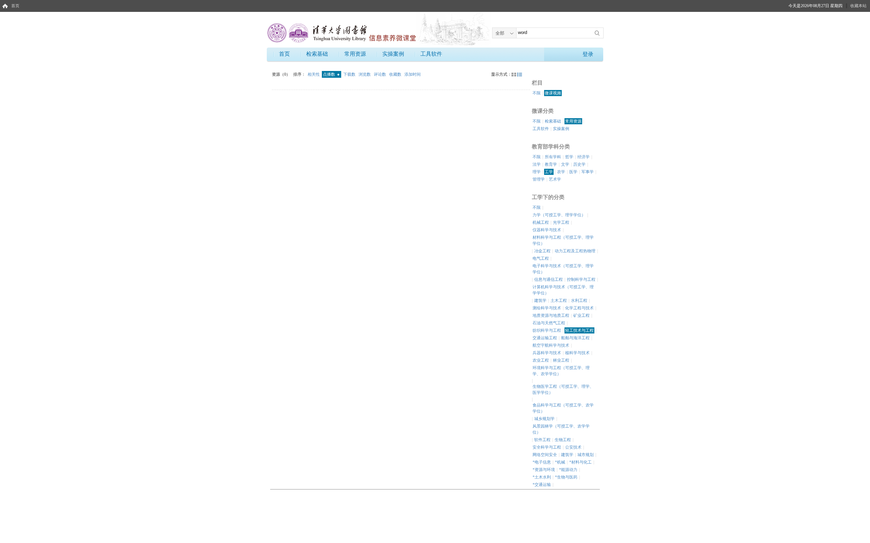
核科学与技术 (577, 352)
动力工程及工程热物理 (575, 251)
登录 (587, 54)
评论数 (380, 74)
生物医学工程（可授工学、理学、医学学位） (563, 389)
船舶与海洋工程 (575, 338)
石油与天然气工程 (549, 323)
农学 (561, 171)
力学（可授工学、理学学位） (559, 215)
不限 (537, 93)
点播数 (329, 74)
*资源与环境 (544, 469)
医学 (573, 171)
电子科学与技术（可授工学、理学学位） (563, 269)
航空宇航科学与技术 (551, 345)
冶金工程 (542, 251)
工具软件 (431, 54)
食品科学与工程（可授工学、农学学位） (563, 408)
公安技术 (573, 447)
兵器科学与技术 (547, 352)
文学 (565, 164)
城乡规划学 (544, 418)
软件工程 (542, 439)
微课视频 (553, 93)
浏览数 (365, 74)
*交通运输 (542, 484)
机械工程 (541, 222)
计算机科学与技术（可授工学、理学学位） (563, 290)
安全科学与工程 (547, 447)
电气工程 (541, 258)
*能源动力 (568, 469)
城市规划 (585, 454)
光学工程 (561, 222)
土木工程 (559, 300)
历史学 (579, 164)
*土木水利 (542, 477)
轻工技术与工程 (579, 330)
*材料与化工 (580, 462)
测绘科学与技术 (547, 308)
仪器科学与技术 (547, 230)
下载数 (349, 74)
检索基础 (317, 54)
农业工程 (541, 360)
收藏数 (395, 74)
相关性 (314, 74)
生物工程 (563, 439)
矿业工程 (581, 315)
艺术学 (555, 179)
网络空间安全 (545, 454)
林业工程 (561, 360)
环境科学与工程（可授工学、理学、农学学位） (561, 370)
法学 (537, 164)
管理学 (539, 179)
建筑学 (540, 300)
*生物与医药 (566, 477)
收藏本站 (858, 5)
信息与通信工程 (548, 279)
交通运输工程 (545, 338)
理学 (537, 171)
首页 (15, 5)
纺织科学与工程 (547, 330)
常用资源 (355, 54)
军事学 (587, 171)
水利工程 (579, 300)
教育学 (551, 164)
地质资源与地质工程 (551, 315)
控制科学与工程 (581, 279)
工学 (549, 171)
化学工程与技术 (579, 308)
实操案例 (393, 54)
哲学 (569, 157)
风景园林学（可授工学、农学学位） (561, 429)
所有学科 (553, 157)
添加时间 (412, 74)
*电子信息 (542, 462)
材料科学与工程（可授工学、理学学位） (563, 240)
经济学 (583, 157)
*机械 (560, 462)
